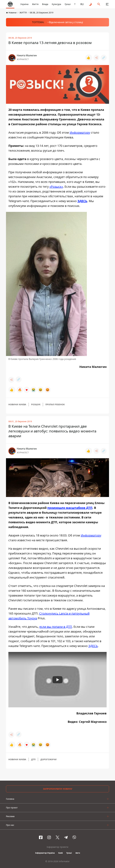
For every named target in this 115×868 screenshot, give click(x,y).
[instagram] (49, 837)
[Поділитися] (96, 58)
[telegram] (66, 837)
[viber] (74, 837)
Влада (45, 4)
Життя (35, 4)
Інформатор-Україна (45, 853)
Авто (77, 853)
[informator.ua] (10, 4)
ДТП (33, 759)
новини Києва (17, 404)
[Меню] (107, 4)
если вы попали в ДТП (55, 627)
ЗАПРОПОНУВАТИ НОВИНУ (57, 788)
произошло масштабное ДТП (69, 508)
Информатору (80, 132)
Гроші (68, 4)
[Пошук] (99, 4)
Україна (24, 4)
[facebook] (41, 837)
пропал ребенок (55, 404)
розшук (35, 404)
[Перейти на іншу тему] (90, 4)
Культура (56, 4)
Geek (60, 853)
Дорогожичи (48, 759)
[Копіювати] (104, 58)
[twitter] (57, 837)
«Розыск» (56, 187)
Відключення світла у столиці (66, 22)
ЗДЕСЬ (82, 201)
